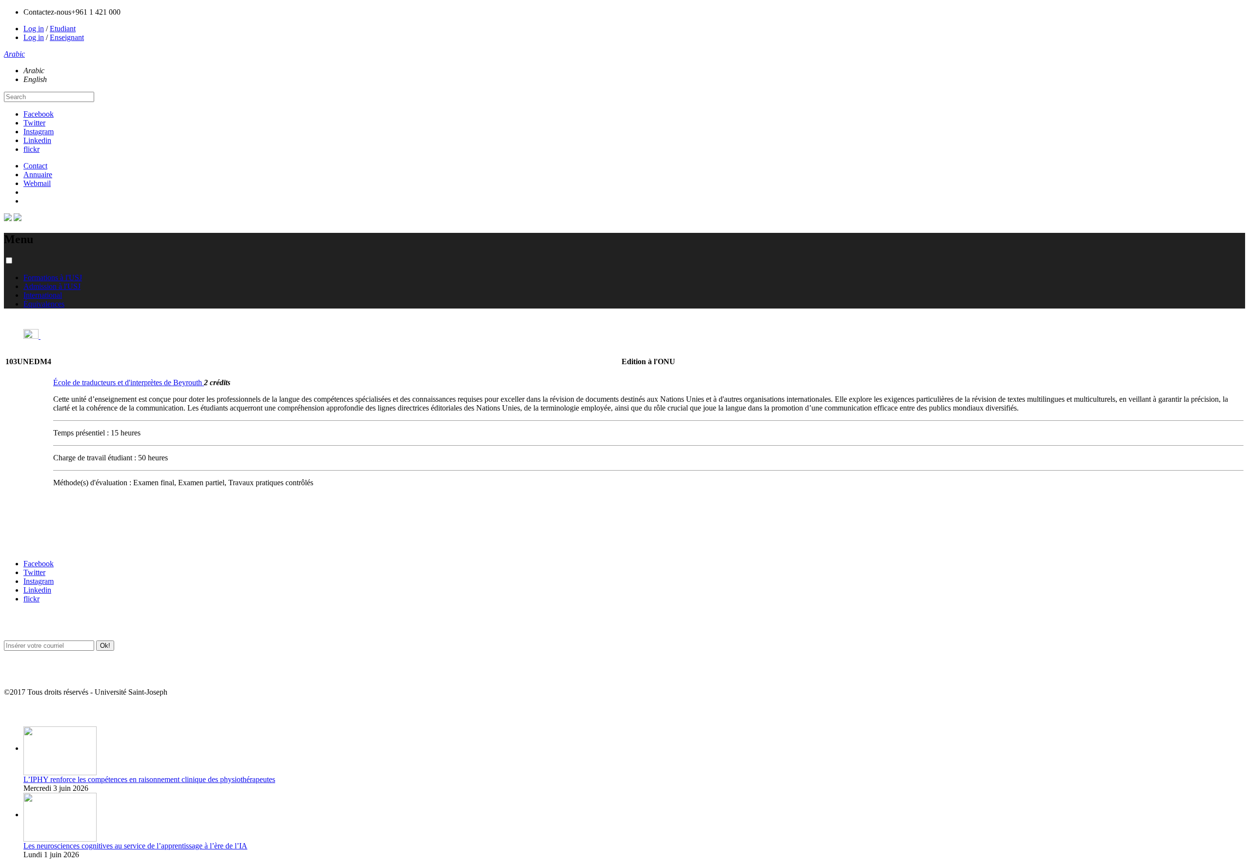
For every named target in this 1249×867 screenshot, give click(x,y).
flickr (31, 149)
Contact (35, 166)
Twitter (34, 123)
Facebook (38, 114)
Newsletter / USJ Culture (37, 625)
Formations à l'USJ (52, 277)
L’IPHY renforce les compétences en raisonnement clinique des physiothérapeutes (149, 779)
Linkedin (37, 140)
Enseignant (67, 37)
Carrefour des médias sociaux (45, 544)
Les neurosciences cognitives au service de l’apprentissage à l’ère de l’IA (135, 846)
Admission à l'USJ (52, 286)
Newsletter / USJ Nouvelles (40, 673)
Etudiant (63, 28)
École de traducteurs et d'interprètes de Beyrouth (128, 382)
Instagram (38, 131)
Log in (33, 28)
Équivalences (43, 304)
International (42, 295)
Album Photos (23, 711)
